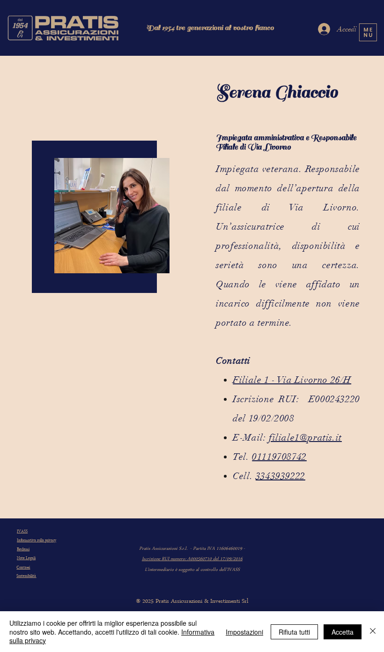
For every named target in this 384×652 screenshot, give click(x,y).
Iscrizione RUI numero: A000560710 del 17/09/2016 (192, 559)
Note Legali (26, 558)
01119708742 (279, 457)
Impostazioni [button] (244, 632)
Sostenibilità (26, 576)
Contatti (23, 567)
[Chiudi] (372, 632)
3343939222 (280, 476)
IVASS (22, 531)
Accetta (343, 632)
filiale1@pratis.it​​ (305, 437)
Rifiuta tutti (294, 632)
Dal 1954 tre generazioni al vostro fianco (210, 27)
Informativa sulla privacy (36, 540)
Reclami (23, 549)
